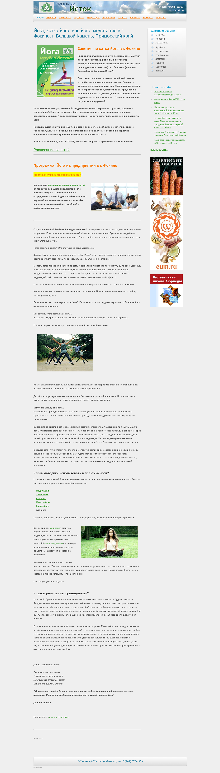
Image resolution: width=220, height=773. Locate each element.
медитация (55, 528)
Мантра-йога (43, 502)
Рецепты (135, 17)
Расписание (108, 17)
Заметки (122, 17)
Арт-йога (79, 17)
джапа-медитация (53, 543)
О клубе (39, 17)
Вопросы (161, 17)
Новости (51, 17)
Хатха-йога (65, 17)
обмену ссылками (58, 717)
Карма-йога (42, 506)
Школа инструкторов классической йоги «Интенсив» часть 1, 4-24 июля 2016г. (169, 110)
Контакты (148, 17)
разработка (38, 767)
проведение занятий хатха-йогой (66, 185)
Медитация (93, 17)
